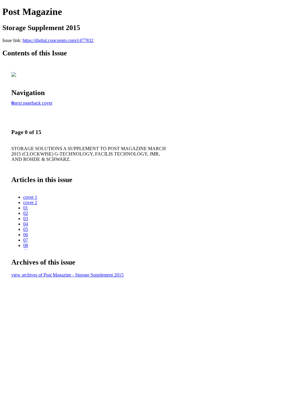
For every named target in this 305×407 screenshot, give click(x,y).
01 (25, 207)
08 (25, 245)
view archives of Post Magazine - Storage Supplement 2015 (67, 274)
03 (25, 218)
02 (25, 213)
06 (25, 234)
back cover (42, 102)
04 (25, 223)
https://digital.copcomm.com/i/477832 (58, 40)
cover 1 (30, 197)
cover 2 (30, 202)
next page (23, 102)
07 (25, 240)
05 (25, 229)
